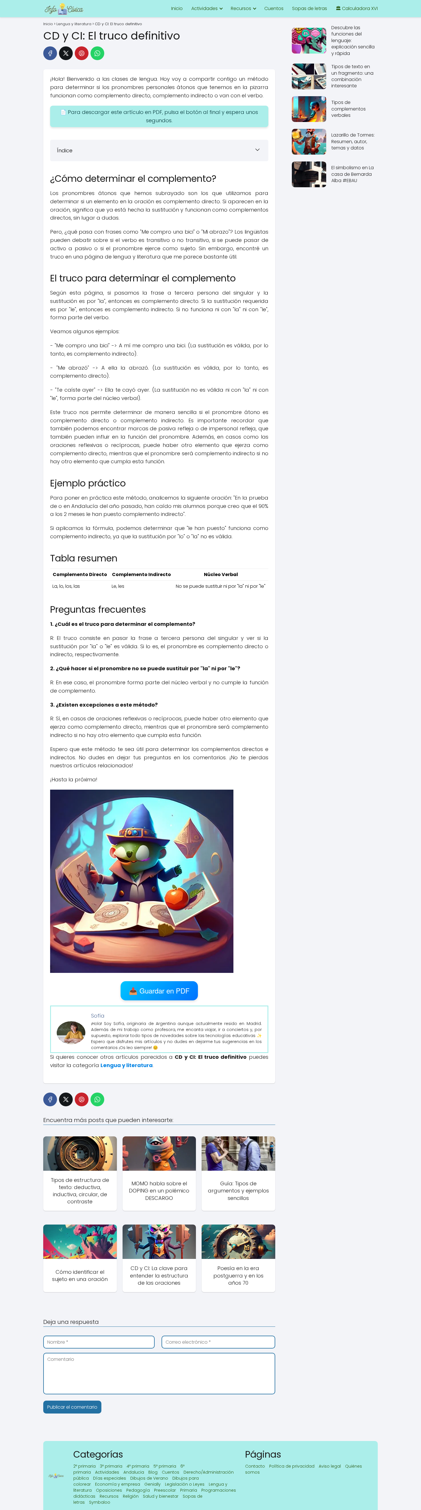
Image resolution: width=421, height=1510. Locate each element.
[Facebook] (50, 53)
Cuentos (274, 8)
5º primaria (165, 1466)
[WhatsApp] (97, 53)
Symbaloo (99, 1502)
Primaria (188, 1490)
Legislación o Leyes (184, 1484)
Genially (152, 1484)
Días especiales (109, 1478)
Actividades (204, 8)
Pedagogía (138, 1490)
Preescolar (165, 1490)
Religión (131, 1496)
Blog (153, 1472)
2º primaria (84, 1466)
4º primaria (138, 1466)
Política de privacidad (291, 1466)
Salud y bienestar (160, 1496)
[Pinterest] (81, 53)
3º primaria (111, 1466)
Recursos (241, 8)
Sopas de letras (309, 8)
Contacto (255, 1466)
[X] (66, 53)
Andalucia (133, 1472)
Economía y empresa (117, 1484)
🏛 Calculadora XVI (357, 8)
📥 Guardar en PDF (159, 990)
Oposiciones (109, 1490)
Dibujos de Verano (149, 1478)
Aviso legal (330, 1466)
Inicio (177, 8)
